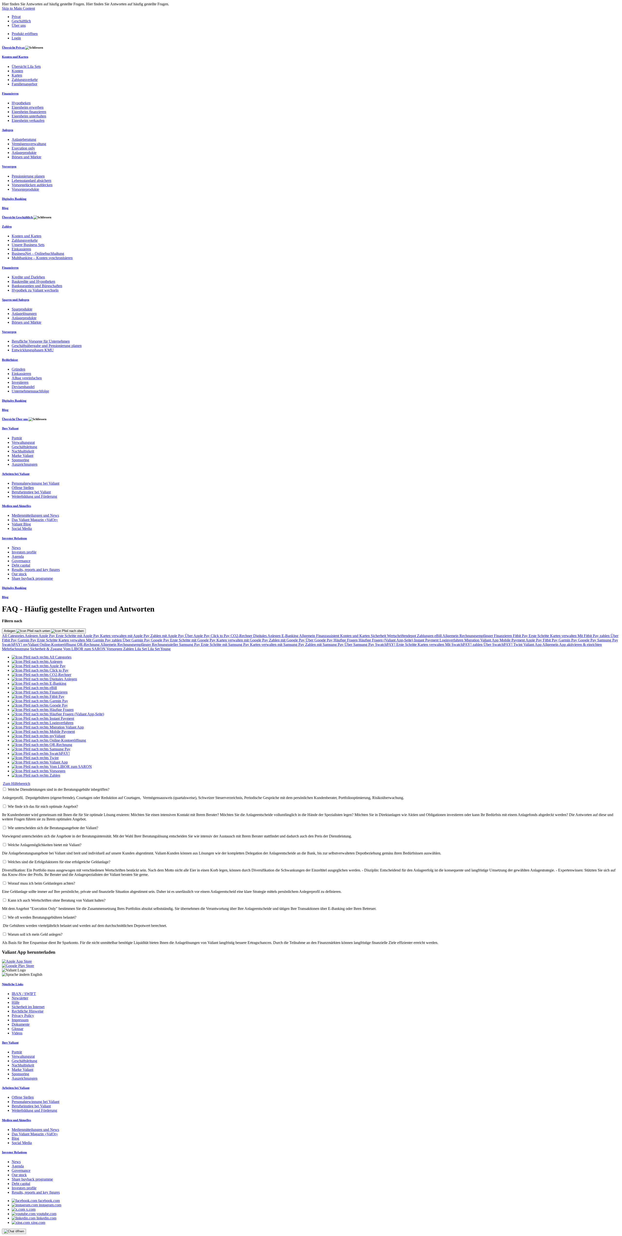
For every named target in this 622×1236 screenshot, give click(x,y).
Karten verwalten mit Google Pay (242, 640)
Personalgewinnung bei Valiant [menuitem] (35, 483)
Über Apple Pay (198, 636)
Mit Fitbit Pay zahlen (594, 636)
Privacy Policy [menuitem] (23, 1016)
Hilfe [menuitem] (15, 1002)
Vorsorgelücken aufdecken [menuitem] (32, 185)
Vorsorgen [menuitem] (9, 166)
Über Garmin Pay (137, 640)
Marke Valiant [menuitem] (22, 455)
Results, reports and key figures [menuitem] (36, 570)
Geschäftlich (21, 21)
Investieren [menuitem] (20, 382)
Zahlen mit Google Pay (287, 640)
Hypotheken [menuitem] (21, 103)
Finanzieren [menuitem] (10, 93)
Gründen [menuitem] (18, 369)
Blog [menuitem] (5, 208)
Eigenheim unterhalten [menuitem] (29, 116)
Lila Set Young (159, 649)
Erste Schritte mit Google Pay (193, 640)
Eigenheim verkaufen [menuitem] (28, 120)
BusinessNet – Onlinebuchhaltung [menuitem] (38, 253)
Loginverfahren (452, 640)
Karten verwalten (564, 636)
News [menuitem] (16, 548)
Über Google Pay (320, 640)
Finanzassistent (328, 636)
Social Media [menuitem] (22, 528)
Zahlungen (425, 636)
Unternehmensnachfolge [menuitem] (30, 391)
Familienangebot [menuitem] (24, 84)
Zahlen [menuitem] (7, 226)
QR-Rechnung (88, 644)
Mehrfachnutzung (16, 649)
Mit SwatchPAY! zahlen (464, 644)
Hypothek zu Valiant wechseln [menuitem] (35, 290)
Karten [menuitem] (17, 75)
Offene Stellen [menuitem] (23, 488)
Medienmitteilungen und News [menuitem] (35, 515)
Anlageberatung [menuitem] (24, 139)
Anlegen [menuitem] (7, 130)
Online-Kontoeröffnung (58, 644)
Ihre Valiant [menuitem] (10, 428)
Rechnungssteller (165, 644)
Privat (16, 17)
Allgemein (307, 636)
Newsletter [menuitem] (20, 998)
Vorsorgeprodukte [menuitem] (25, 189)
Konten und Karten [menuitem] (15, 57)
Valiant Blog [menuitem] (21, 524)
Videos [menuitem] (17, 1033)
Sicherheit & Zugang (46, 649)
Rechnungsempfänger (476, 636)
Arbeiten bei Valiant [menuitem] (15, 474)
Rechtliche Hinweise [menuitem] (27, 1011)
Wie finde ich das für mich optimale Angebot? (43, 806)
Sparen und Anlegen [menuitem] (15, 300)
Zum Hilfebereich (16, 784)
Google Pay (160, 640)
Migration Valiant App (482, 640)
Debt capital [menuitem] (21, 565)
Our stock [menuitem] (19, 574)
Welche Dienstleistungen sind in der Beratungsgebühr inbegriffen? (58, 789)
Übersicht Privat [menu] (13, 47)
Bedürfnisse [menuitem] (10, 360)
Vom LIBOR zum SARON (84, 649)
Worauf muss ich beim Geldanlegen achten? (41, 883)
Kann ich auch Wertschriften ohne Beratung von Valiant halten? (56, 900)
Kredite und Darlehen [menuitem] (28, 277)
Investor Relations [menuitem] (14, 538)
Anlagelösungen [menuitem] (24, 313)
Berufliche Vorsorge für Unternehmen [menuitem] (41, 341)
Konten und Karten (355, 636)
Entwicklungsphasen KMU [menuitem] (33, 350)
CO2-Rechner (242, 636)
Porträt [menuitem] (17, 438)
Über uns (19, 25)
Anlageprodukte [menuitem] (24, 153)
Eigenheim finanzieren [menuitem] (29, 112)
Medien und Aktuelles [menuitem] (16, 506)
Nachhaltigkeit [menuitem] (23, 451)
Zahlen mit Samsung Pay (325, 644)
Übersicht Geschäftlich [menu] (18, 217)
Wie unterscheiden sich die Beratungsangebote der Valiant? (53, 828)
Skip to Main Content (18, 8)
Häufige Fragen (346, 640)
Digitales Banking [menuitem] (14, 199)
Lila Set (141, 649)
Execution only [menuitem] (23, 148)
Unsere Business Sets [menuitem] (28, 245)
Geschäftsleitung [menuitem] (24, 447)
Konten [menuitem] (17, 71)
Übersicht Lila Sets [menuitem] (26, 66)
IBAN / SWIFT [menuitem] (24, 994)
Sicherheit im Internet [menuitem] (28, 1007)
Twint (518, 644)
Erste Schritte (539, 636)
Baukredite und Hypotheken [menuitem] (33, 281)
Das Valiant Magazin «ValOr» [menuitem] (35, 520)
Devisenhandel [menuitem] (23, 387)
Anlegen (10, 631)
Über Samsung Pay (360, 644)
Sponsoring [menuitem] (20, 460)
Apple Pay (47, 636)
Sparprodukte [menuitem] (22, 309)
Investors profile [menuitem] (24, 552)
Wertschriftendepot (402, 636)
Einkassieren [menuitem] (21, 249)
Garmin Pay (27, 640)
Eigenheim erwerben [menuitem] (27, 107)
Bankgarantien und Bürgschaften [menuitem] (37, 286)
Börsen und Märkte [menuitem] (26, 157)
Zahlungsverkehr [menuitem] (25, 80)
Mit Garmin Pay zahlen (104, 640)
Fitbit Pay (521, 636)
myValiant (31, 644)
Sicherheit (379, 636)
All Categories (13, 636)
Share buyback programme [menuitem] (32, 578)
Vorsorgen (114, 649)
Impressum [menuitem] (20, 1020)
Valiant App (532, 644)
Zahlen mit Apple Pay (167, 636)
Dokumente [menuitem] (21, 1024)
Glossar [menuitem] (17, 1029)
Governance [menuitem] (21, 561)
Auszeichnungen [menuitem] (24, 464)
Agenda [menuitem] (18, 556)
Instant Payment (427, 640)
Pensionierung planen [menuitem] (28, 176)
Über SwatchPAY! (498, 644)
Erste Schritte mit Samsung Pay (225, 644)
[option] (41, 657)
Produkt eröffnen (25, 34)
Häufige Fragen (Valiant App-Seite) (386, 640)
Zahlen (129, 649)
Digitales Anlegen (267, 636)
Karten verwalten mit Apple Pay (125, 636)
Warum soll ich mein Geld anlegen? (35, 934)
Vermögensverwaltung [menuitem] (29, 144)
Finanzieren (503, 636)
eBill (438, 636)
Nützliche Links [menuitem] (12, 984)
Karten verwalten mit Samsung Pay (277, 644)
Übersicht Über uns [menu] (15, 419)
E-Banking (290, 636)
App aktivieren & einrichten (580, 644)
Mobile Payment (513, 640)
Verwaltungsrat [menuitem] (23, 442)
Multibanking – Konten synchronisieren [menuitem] (42, 258)
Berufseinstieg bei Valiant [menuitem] (31, 492)
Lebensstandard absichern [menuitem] (31, 180)
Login (16, 38)
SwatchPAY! (12, 644)
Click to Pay (221, 636)
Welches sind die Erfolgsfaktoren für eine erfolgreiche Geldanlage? (59, 862)
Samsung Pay (607, 640)
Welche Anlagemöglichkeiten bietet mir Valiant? (44, 845)
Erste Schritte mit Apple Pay (78, 636)
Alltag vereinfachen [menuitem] (27, 378)
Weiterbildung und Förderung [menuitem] (34, 496)
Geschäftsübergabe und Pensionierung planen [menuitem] (47, 346)
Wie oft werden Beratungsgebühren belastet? (42, 917)
